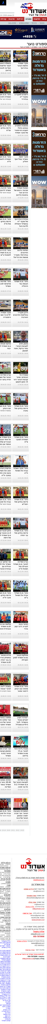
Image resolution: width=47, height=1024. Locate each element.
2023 (22, 817)
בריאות (8, 909)
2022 (17, 817)
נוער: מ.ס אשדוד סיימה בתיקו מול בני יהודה (21, 520)
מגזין (8, 872)
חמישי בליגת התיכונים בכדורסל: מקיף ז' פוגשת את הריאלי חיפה (20, 242)
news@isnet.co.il (38, 907)
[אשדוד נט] (29, 859)
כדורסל (34, 23)
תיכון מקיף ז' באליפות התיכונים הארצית (20, 302)
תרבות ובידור (5, 866)
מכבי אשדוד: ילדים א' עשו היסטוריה (5, 302)
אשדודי (8, 995)
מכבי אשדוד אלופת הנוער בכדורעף (22, 52)
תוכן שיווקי (7, 906)
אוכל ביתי (7, 861)
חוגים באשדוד (5, 964)
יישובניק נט (6, 944)
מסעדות (7, 858)
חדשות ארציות (5, 856)
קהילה (3, 19)
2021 (13, 817)
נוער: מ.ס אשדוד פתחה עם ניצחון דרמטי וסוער (21, 675)
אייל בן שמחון (6, 934)
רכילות (20, 19)
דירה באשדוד (6, 981)
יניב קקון (7, 1003)
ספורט (28, 19)
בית (44, 19)
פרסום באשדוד (5, 972)
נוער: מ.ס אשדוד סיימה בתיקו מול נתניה (21, 395)
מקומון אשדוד (5, 947)
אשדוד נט (43, 34)
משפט (8, 911)
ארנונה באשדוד (5, 965)
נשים (8, 922)
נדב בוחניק (6, 997)
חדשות (37, 19)
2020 (8, 817)
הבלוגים (7, 896)
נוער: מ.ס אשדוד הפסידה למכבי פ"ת (21, 426)
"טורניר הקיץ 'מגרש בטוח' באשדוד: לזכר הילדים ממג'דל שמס (22, 709)
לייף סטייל (6, 907)
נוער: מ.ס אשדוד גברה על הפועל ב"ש (21, 582)
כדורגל (42, 23)
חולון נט (7, 989)
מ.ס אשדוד (6, 1004)
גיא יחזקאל (6, 1001)
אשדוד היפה (6, 887)
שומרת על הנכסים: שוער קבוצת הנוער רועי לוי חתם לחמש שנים (21, 366)
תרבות (12, 19)
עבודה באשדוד (5, 976)
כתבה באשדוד (5, 978)
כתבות (8, 874)
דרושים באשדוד (5, 962)
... (27, 57)
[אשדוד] (31, 17)
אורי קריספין (27, 900)
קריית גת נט (6, 987)
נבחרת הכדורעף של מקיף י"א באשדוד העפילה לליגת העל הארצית (21, 211)
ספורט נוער (12, 23)
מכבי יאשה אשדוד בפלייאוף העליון (21, 146)
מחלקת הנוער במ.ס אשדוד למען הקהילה (20, 644)
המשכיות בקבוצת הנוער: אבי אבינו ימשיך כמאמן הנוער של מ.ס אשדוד (21, 802)
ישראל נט (7, 931)
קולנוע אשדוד (6, 1008)
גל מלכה (7, 1006)
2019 (4, 817)
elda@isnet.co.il (38, 896)
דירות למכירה (6, 998)
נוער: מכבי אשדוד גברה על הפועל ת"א (20, 457)
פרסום (8, 990)
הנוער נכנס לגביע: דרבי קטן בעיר (21, 613)
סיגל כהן (7, 1000)
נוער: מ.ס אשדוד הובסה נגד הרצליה (21, 270)
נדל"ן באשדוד (5, 928)
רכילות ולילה (5, 850)
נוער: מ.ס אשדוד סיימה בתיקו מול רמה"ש (21, 488)
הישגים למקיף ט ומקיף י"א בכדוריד (21, 83)
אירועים (7, 883)
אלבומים (7, 882)
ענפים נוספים (24, 23)
